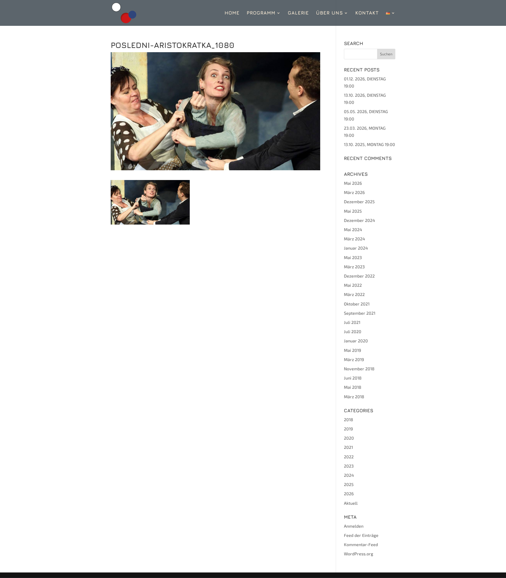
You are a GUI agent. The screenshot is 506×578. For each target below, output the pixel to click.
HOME (232, 13)
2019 (348, 428)
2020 (349, 437)
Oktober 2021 (356, 303)
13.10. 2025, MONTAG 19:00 (369, 144)
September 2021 (359, 312)
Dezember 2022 (359, 275)
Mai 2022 (353, 285)
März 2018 (354, 396)
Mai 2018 (352, 387)
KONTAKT (367, 13)
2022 (349, 456)
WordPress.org (358, 553)
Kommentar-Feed (361, 544)
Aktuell (351, 503)
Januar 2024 (356, 247)
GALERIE (298, 13)
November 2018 (359, 368)
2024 (349, 475)
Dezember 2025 (359, 201)
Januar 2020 (356, 340)
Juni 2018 (353, 377)
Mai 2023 (353, 257)
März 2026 (354, 192)
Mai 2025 (353, 210)
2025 (349, 484)
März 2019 (354, 359)
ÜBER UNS (329, 13)
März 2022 (354, 294)
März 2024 (354, 238)
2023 (349, 465)
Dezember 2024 (359, 220)
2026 (349, 493)
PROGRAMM (261, 13)
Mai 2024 (353, 229)
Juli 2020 (352, 331)
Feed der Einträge (361, 535)
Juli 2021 (352, 322)
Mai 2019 (352, 350)
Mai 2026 (353, 183)
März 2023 (354, 266)
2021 (348, 447)
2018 (348, 419)
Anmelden (353, 525)
